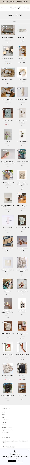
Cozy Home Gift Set (8, 333)
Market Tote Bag (22, 141)
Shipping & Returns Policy (8, 430)
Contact (4, 425)
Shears (7, 141)
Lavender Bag (22, 79)
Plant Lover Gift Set (22, 227)
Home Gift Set (22, 395)
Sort (14, 21)
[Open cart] (28, 8)
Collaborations (5, 419)
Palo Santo (22, 58)
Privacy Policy (5, 432)
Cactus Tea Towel (7, 120)
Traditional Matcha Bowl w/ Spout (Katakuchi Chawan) (7, 207)
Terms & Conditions (6, 427)
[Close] (28, 450)
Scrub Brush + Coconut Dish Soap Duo (8, 312)
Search (3, 412)
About (3, 417)
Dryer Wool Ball (7, 79)
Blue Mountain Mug (22, 161)
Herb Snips (7, 291)
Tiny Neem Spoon (22, 291)
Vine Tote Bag (22, 310)
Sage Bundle (22, 37)
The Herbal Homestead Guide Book (22, 184)
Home (3, 414)
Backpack (22, 375)
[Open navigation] (2, 8)
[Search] (25, 8)
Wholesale (4, 422)
